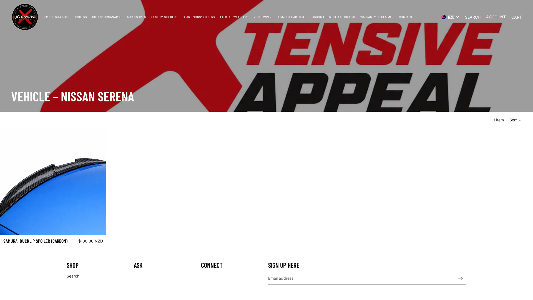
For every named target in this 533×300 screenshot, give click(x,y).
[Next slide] (98, 182)
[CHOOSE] (98, 226)
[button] (515, 120)
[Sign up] (460, 278)
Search (73, 276)
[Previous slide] (8, 182)
